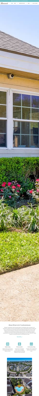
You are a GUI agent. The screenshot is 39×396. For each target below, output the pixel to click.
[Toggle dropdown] (17, 3)
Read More (19, 336)
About (15, 3)
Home (12, 3)
